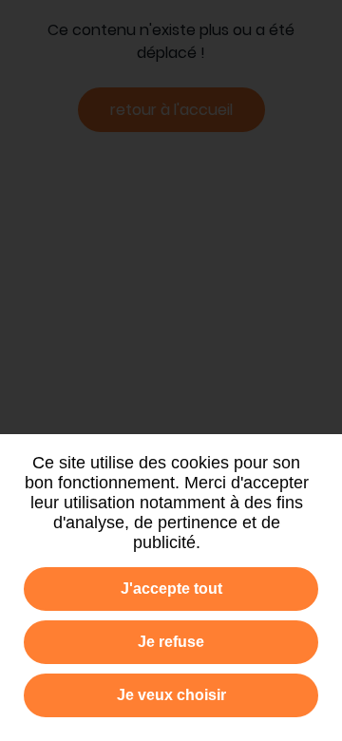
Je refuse (171, 642)
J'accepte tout (171, 588)
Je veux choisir (171, 695)
